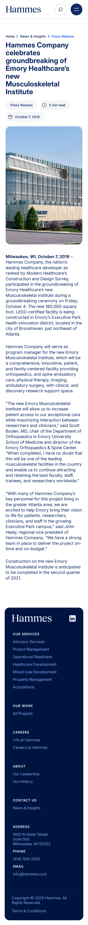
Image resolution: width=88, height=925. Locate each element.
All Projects (23, 713)
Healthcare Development (34, 664)
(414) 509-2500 (26, 859)
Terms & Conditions (29, 910)
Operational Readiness (32, 656)
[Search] (60, 9)
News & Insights (26, 808)
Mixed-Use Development (35, 671)
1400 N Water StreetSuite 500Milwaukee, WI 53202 (32, 839)
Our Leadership (26, 774)
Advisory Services (29, 641)
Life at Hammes (26, 739)
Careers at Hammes (30, 747)
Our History (23, 781)
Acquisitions (23, 687)
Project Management (31, 649)
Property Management (32, 679)
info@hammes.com (30, 874)
